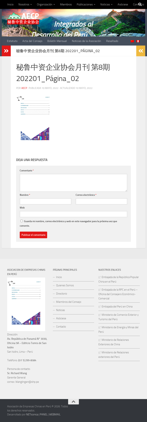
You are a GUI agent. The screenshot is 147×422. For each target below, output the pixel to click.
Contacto (61, 326)
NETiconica (32, 414)
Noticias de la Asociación (86, 41)
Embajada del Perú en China (117, 306)
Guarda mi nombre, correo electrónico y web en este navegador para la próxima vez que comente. (68, 223)
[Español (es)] (138, 41)
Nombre (25, 194)
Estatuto (12, 41)
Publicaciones (85, 4)
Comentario (27, 170)
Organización (44, 4)
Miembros (66, 4)
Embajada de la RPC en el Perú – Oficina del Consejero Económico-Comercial (118, 294)
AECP (24, 88)
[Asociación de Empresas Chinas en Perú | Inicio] (23, 18)
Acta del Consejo (32, 41)
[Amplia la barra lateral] (6, 51)
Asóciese (123, 4)
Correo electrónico (86, 194)
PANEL (44, 414)
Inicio (10, 4)
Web (22, 207)
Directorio (61, 293)
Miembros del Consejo (68, 302)
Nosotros (23, 4)
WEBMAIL (54, 414)
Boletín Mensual (57, 41)
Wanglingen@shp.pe (27, 381)
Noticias (105, 4)
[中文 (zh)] (132, 41)
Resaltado (112, 41)
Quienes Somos (65, 285)
